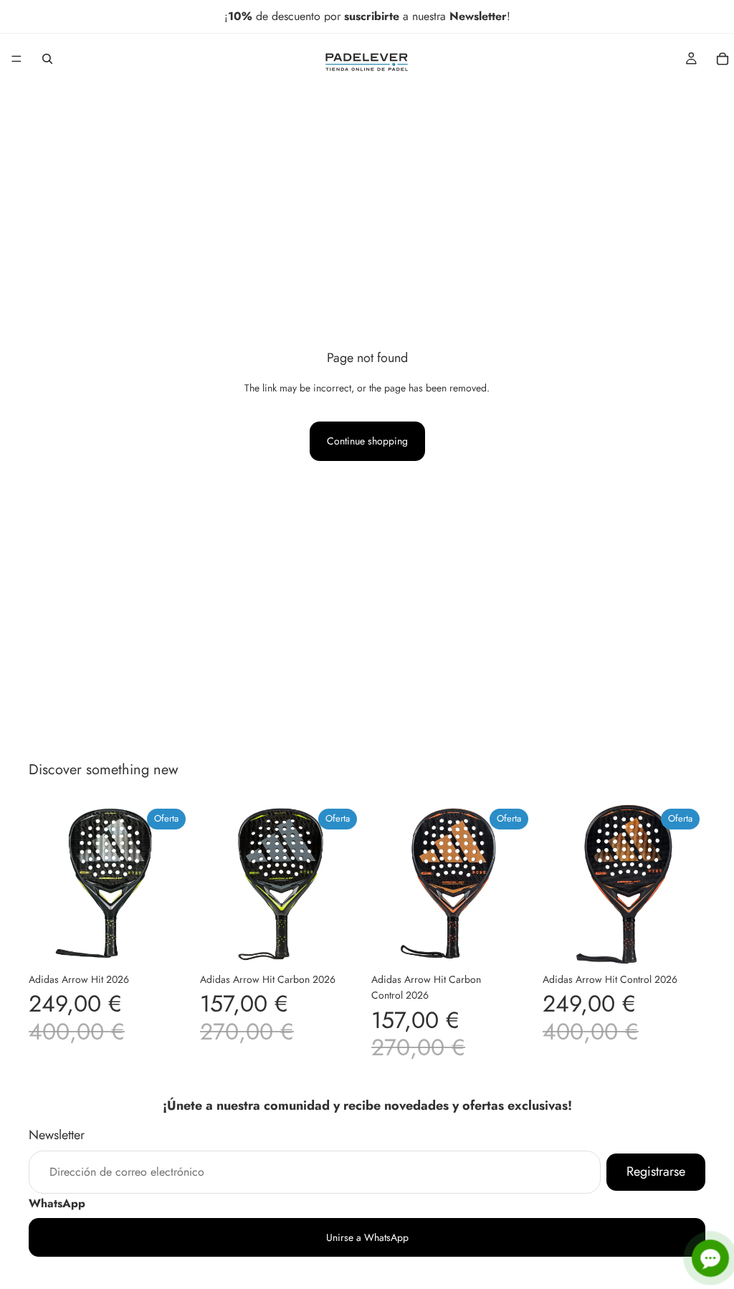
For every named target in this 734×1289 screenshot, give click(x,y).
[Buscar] (47, 59)
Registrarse (655, 1170)
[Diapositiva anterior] (44, 884)
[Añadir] (169, 943)
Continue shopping (367, 441)
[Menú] (16, 58)
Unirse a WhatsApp (367, 1236)
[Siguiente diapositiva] (175, 884)
